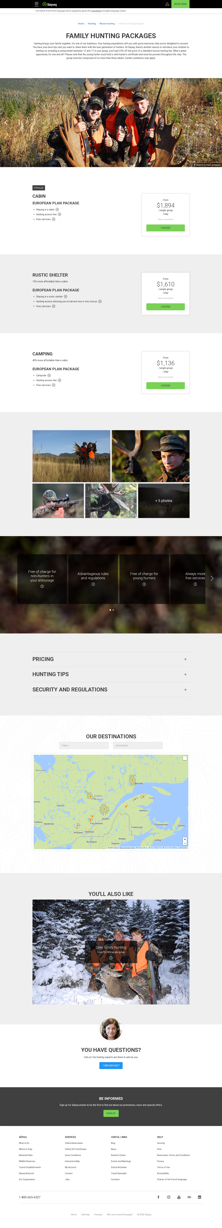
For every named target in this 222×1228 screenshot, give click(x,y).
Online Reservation (74, 1143)
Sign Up (111, 1113)
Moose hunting (107, 23)
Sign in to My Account (167, 4)
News (113, 1149)
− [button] (185, 843)
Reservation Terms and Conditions (173, 1155)
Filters (65, 745)
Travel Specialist (119, 1173)
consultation (96, 11)
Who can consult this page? (120, 1214)
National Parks (26, 1155)
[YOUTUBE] (179, 1197)
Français (98, 1214)
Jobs (67, 1179)
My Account (70, 1167)
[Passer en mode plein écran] (185, 758)
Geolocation (122, 745)
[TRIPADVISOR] (189, 1197)
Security (161, 1143)
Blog (113, 1143)
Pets (159, 1149)
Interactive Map (72, 1161)
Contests (115, 1179)
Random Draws (118, 1155)
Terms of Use (163, 1167)
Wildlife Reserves (27, 1161)
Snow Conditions (73, 1155)
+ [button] (185, 839)
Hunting (92, 23)
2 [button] (113, 610)
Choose (165, 227)
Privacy (160, 1161)
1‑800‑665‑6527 (111, 1065)
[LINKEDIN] (199, 1197)
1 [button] (110, 610)
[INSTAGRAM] (168, 1197)
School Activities (119, 1167)
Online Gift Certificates (75, 1149)
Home (81, 23)
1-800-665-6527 (29, 1197)
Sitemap (85, 1214)
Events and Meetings (121, 1161)
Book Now (180, 4)
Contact (68, 1173)
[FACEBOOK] (158, 1197)
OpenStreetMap (171, 848)
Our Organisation (27, 1179)
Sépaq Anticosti (26, 1173)
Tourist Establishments (30, 1167)
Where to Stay (25, 1149)
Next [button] (212, 578)
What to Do (24, 1143)
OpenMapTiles (156, 848)
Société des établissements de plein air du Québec (49, 4)
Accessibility (163, 1173)
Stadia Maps (143, 848)
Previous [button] (10, 578)
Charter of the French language (172, 1179)
